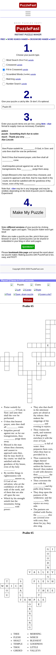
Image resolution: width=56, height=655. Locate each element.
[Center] (27, 290)
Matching (13, 79)
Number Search (16, 84)
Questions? (28, 247)
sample (31, 60)
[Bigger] (12, 285)
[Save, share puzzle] (23, 294)
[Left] (17, 290)
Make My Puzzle (28, 212)
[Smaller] (7, 285)
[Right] (37, 290)
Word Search (20, 60)
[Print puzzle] (8, 294)
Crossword (14, 65)
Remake (28, 300)
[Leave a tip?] (44, 294)
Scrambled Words (21, 74)
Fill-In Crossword (17, 69)
